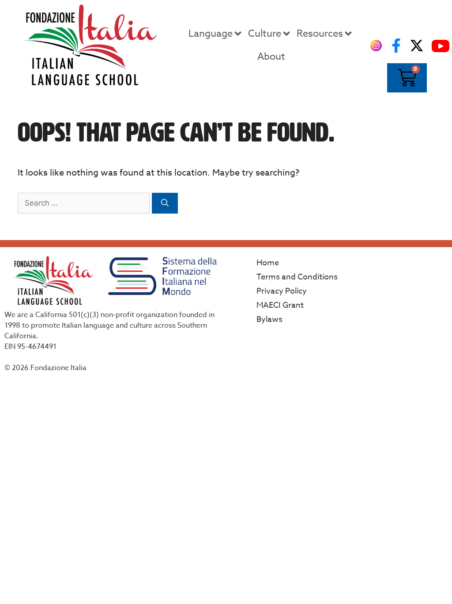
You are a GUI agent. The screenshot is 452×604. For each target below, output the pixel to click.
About (271, 57)
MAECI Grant (280, 305)
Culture (264, 34)
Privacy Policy (281, 291)
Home (267, 263)
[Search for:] (85, 202)
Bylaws (269, 319)
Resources (320, 34)
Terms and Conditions (297, 277)
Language (210, 34)
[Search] (165, 203)
